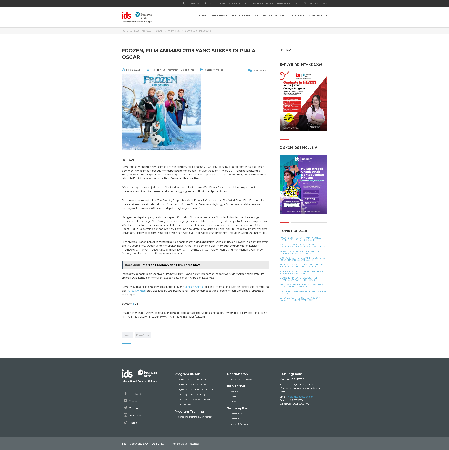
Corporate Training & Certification (195, 416)
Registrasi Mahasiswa (241, 379)
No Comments (261, 70)
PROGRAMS (219, 15)
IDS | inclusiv (184, 404)
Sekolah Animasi (195, 286)
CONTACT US (318, 15)
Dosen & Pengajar (240, 423)
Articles (234, 401)
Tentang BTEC (238, 418)
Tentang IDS (237, 413)
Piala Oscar (142, 335)
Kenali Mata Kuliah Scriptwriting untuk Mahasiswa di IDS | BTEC (300, 252)
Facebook (135, 394)
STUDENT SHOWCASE (270, 15)
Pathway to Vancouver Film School (196, 399)
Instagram (135, 415)
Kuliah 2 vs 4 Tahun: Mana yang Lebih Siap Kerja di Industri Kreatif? (302, 239)
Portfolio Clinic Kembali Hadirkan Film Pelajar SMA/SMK (301, 272)
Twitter (133, 408)
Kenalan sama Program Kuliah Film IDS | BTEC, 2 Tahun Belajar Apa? (301, 266)
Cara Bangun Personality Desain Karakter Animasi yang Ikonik (300, 299)
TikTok (133, 422)
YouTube (134, 401)
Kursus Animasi (136, 290)
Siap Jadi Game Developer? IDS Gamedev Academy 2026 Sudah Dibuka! (303, 246)
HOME (203, 15)
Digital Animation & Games (192, 384)
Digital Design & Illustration (192, 379)
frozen (127, 335)
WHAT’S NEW (241, 15)
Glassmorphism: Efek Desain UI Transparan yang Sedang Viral (299, 279)
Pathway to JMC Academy (191, 394)
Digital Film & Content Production (195, 389)
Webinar (235, 391)
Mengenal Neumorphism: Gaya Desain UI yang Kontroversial (302, 286)
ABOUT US (297, 15)
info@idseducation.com (300, 396)
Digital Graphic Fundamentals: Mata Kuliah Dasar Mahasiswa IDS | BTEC (302, 259)
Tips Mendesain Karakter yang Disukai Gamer (303, 292)
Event (234, 396)
